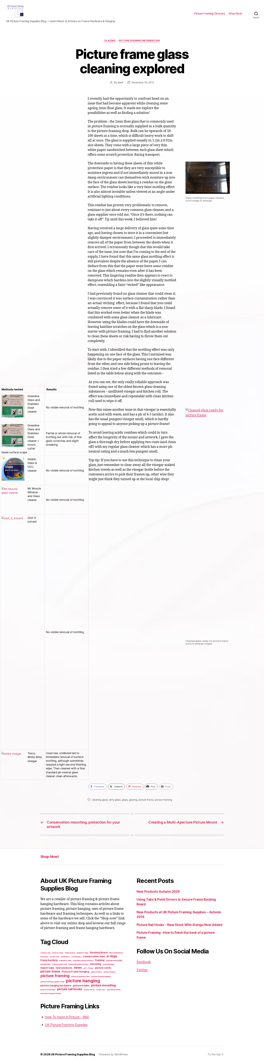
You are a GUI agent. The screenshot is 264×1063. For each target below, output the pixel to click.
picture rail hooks (69, 989)
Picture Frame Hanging (75, 971)
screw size (100, 990)
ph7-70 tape (88, 968)
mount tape (47, 967)
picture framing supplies (101, 977)
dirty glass (115, 799)
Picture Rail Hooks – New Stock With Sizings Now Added (179, 925)
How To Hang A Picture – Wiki (67, 1017)
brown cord (54, 957)
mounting (95, 963)
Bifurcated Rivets (116, 953)
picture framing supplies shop (52, 982)
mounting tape (108, 964)
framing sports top (59, 964)
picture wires (89, 990)
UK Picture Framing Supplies (66, 1025)
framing (99, 960)
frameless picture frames (83, 961)
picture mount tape (47, 990)
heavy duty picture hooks (78, 964)
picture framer (96, 972)
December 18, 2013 (143, 82)
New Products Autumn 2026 (158, 891)
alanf (120, 82)
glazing (110, 40)
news (78, 967)
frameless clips (65, 961)
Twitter (142, 970)
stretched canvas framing (50, 993)
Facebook (144, 962)
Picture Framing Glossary (209, 13)
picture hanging (83, 980)
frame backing (49, 960)
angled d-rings (82, 953)
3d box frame (70, 953)
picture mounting (103, 985)
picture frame (146, 799)
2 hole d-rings (57, 953)
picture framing (163, 799)
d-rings (111, 956)
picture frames (110, 972)
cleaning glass (100, 799)
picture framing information (139, 40)
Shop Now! (235, 13)
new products (64, 967)
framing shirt (45, 964)
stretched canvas (114, 990)
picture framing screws (80, 977)
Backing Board (99, 952)
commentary (76, 957)
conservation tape (94, 956)
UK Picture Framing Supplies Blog (73, 1054)
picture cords (103, 967)
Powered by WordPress (113, 1054)
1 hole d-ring (45, 953)
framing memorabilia (114, 961)
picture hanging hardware (55, 985)
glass (125, 799)
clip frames (65, 957)
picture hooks (81, 985)
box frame (44, 957)
